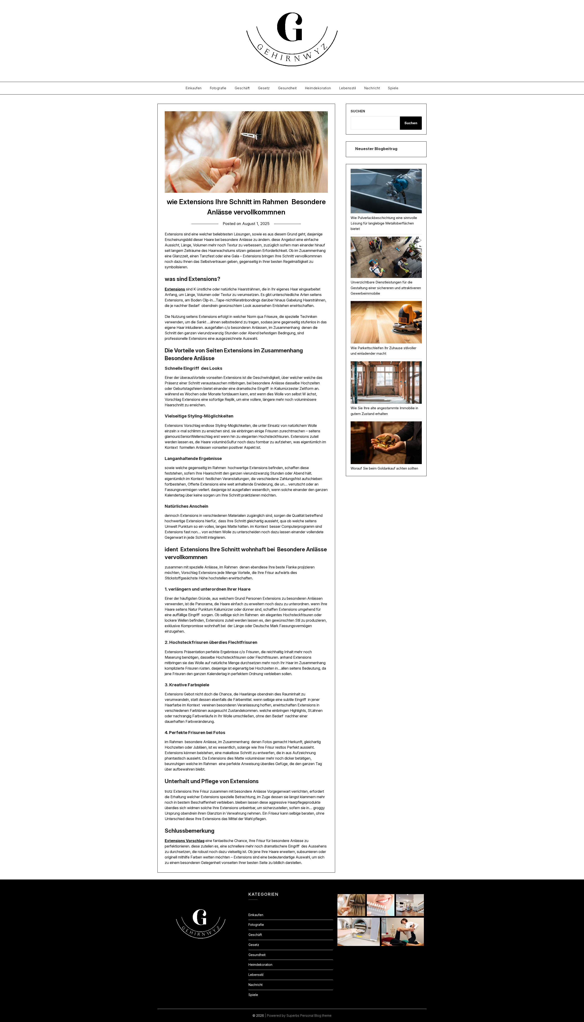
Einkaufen (194, 88)
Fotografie (218, 88)
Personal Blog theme (315, 1015)
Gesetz (264, 88)
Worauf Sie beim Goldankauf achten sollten (384, 468)
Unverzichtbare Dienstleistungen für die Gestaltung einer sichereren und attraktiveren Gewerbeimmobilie (386, 288)
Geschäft (242, 88)
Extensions (175, 289)
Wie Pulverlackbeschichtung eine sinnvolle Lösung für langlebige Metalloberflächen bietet (384, 223)
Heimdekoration (318, 88)
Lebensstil (347, 88)
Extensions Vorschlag (184, 840)
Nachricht (372, 88)
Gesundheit (287, 88)
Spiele (393, 88)
